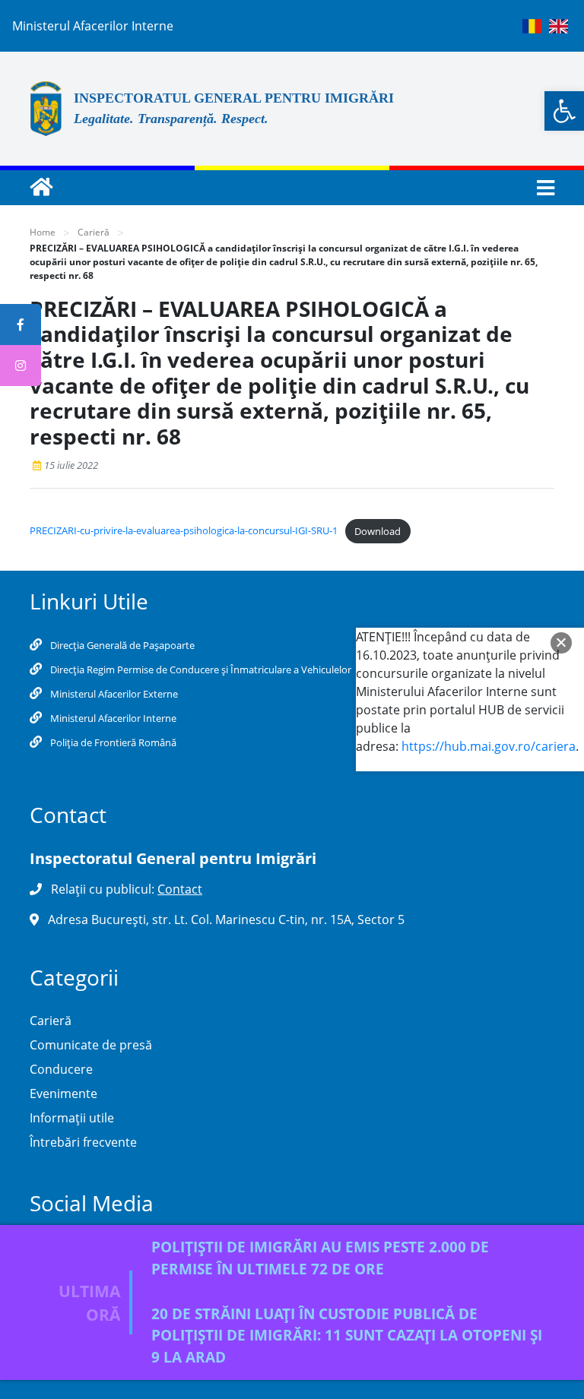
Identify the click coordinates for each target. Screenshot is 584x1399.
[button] (564, 111)
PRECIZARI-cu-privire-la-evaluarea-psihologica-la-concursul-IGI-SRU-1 (184, 531)
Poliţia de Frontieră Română (112, 742)
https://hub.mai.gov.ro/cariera (489, 746)
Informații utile (72, 1117)
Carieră (94, 232)
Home (43, 232)
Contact (179, 889)
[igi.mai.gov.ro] (41, 187)
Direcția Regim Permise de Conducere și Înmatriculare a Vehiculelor (199, 669)
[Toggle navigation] (541, 188)
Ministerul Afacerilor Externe (113, 694)
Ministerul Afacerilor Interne (112, 718)
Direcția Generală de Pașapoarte (121, 645)
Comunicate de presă (91, 1045)
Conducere (61, 1069)
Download (377, 531)
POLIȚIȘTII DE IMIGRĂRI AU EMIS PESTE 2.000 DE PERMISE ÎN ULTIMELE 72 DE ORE (320, 1257)
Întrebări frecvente (83, 1142)
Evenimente (63, 1093)
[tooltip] (20, 324)
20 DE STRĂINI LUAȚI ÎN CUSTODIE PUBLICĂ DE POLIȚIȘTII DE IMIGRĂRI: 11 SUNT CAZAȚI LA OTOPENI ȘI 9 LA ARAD (346, 1335)
